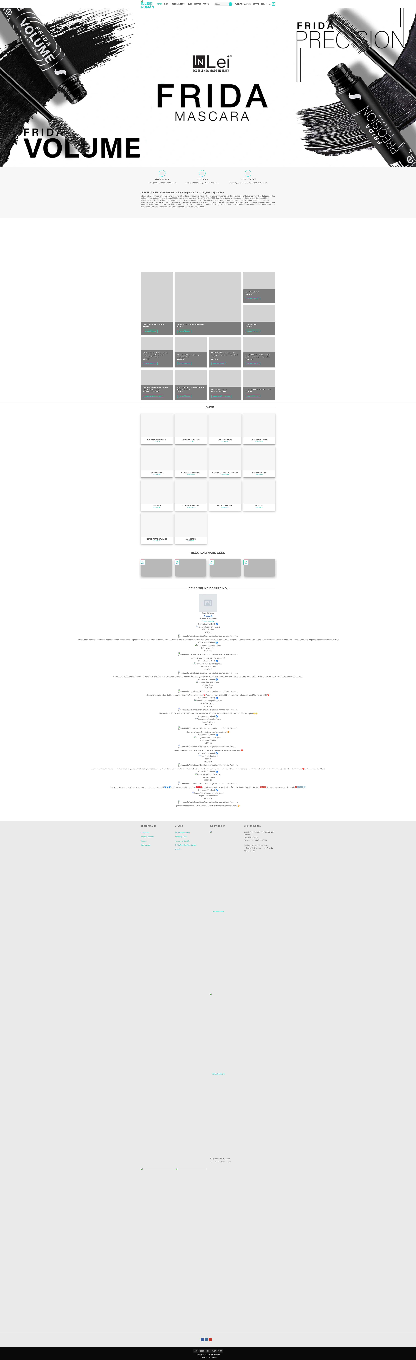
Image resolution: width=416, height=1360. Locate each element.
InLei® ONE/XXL (251, 324)
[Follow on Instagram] (206, 1339)
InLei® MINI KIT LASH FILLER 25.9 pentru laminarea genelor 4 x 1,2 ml (258, 356)
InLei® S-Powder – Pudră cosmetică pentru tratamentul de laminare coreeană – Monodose (155, 355)
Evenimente (145, 845)
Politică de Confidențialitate (185, 845)
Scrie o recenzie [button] (208, 621)
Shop (166, 4)
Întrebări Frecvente (182, 833)
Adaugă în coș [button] (150, 331)
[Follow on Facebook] (202, 1339)
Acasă (159, 4)
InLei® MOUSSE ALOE (219, 389)
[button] (247, 4)
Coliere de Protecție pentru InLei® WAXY (191, 324)
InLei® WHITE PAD (252, 292)
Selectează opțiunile (153, 396)
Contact (197, 4)
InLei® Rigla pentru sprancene (153, 324)
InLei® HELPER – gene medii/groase (258, 389)
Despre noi (145, 833)
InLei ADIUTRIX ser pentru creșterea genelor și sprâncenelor (155, 388)
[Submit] (230, 4)
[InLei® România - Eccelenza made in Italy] (147, 4)
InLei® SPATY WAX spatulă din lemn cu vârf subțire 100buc (190, 388)
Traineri (144, 841)
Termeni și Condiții (182, 841)
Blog (190, 4)
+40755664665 (218, 912)
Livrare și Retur (181, 837)
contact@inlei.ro (218, 1074)
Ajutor (206, 4)
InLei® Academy (178, 4)
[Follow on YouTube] (210, 1339)
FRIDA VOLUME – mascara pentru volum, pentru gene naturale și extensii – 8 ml (224, 355)
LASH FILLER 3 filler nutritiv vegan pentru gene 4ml (189, 356)
